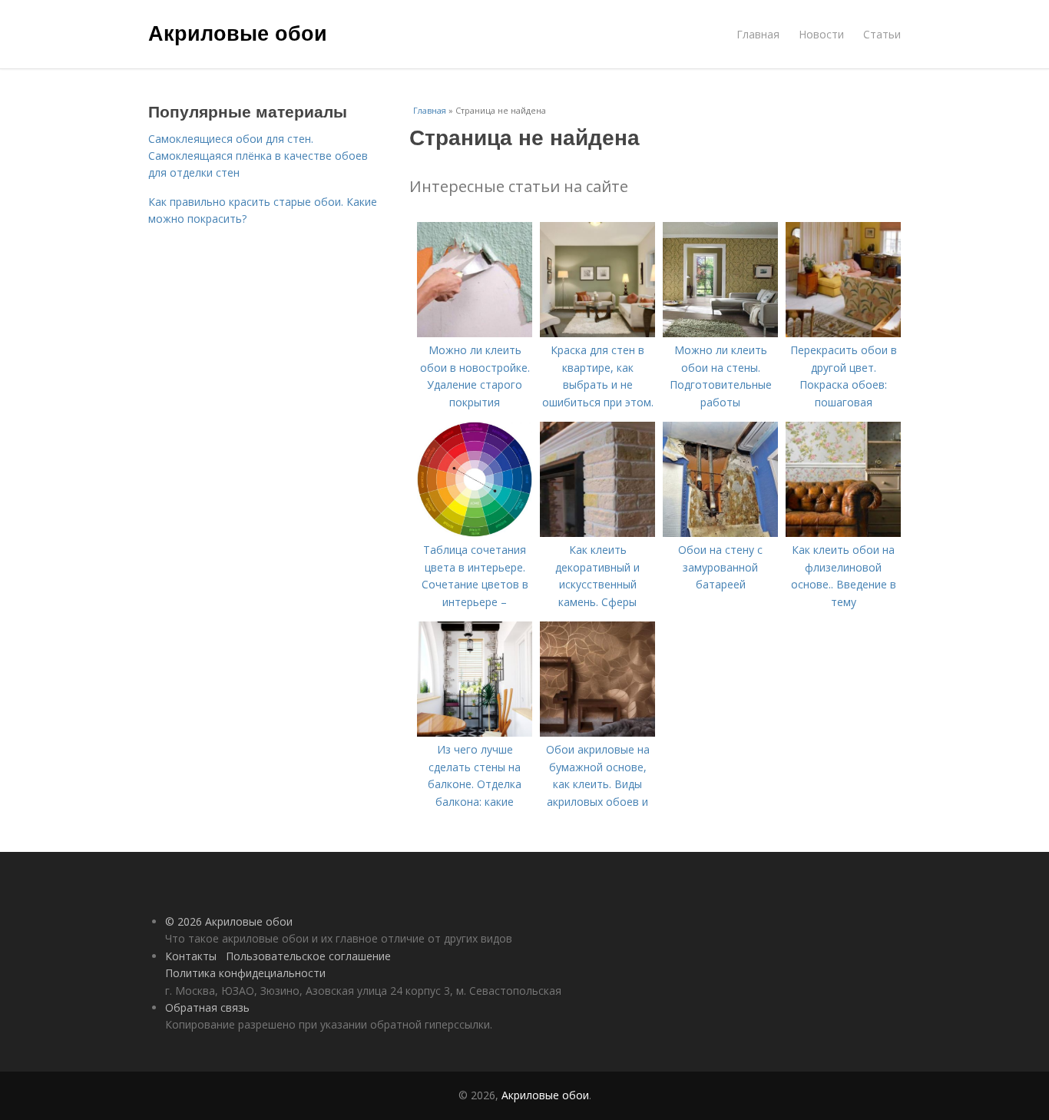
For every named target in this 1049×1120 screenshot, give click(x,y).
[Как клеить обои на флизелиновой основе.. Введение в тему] (843, 532)
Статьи (882, 34)
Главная (757, 34)
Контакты (191, 956)
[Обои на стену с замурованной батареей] (720, 532)
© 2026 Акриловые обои (229, 921)
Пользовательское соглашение (308, 956)
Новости (821, 34)
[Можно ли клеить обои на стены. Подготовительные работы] (720, 333)
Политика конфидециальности (245, 973)
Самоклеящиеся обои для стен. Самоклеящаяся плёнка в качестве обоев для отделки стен (258, 156)
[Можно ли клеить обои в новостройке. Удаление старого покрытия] (474, 333)
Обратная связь (207, 1007)
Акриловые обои (237, 32)
